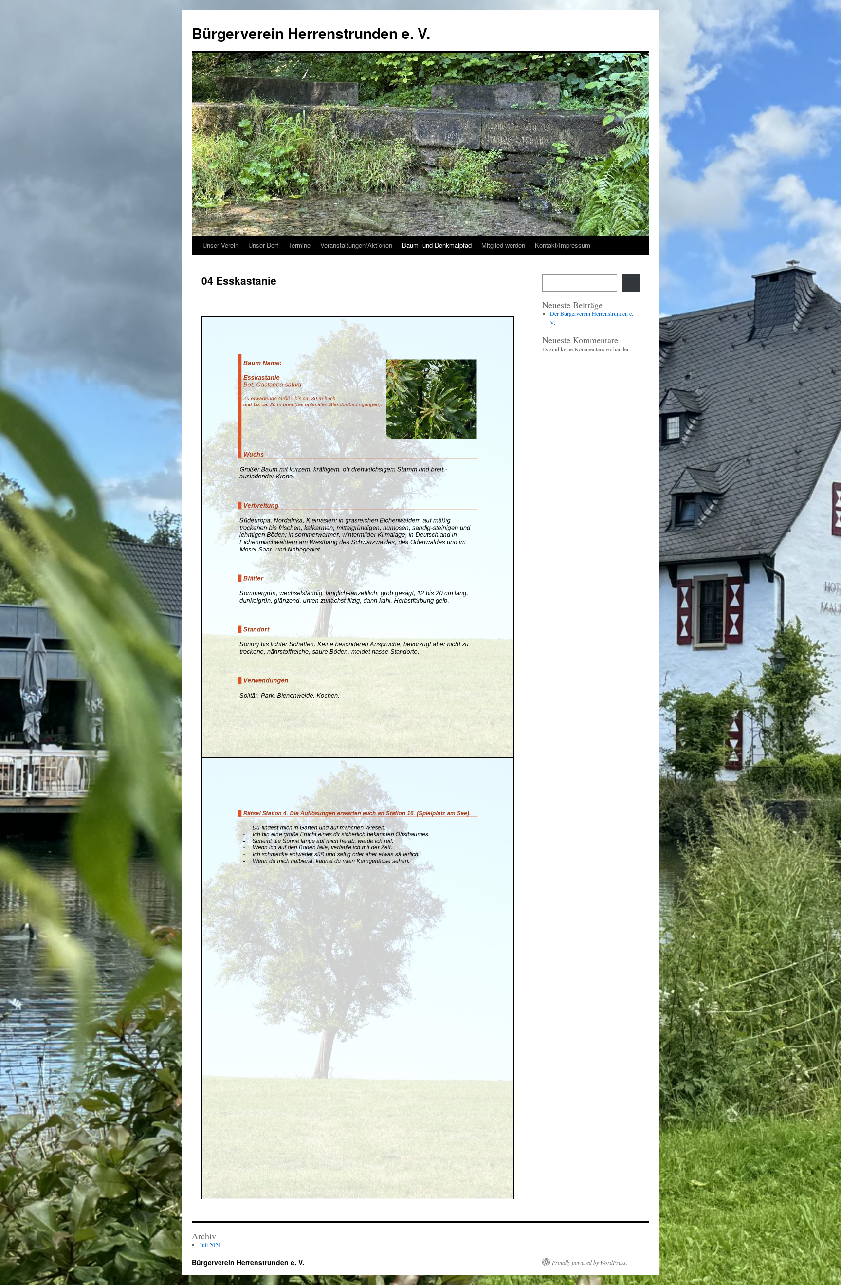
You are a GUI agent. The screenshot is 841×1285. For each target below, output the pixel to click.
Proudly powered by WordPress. (589, 1262)
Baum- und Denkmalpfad (437, 245)
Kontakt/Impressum (562, 245)
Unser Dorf (263, 245)
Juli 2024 (210, 1244)
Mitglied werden (503, 245)
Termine (299, 245)
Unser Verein (220, 245)
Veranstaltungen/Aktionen (356, 245)
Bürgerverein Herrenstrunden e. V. (311, 32)
